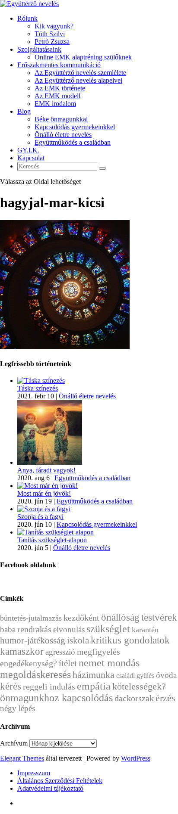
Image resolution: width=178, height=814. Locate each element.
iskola (78, 640)
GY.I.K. (28, 150)
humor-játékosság (32, 640)
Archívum (14, 743)
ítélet (68, 663)
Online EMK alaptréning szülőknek (83, 57)
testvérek (159, 617)
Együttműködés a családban (73, 142)
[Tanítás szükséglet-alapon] (55, 532)
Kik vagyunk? (54, 26)
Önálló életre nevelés (63, 134)
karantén (145, 629)
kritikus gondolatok (130, 640)
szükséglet (108, 628)
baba (8, 629)
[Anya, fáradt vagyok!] (49, 462)
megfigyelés (98, 651)
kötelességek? (139, 686)
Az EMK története (60, 88)
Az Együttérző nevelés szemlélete (80, 72)
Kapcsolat (30, 158)
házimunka (93, 674)
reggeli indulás (49, 686)
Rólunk (27, 18)
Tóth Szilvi (50, 33)
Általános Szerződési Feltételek (59, 780)
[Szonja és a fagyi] (43, 509)
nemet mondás (109, 662)
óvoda (166, 675)
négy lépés (17, 708)
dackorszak (134, 698)
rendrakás (34, 629)
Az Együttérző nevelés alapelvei (78, 80)
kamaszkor (22, 651)
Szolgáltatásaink (39, 49)
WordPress (135, 758)
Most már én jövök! (44, 493)
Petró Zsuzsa (52, 41)
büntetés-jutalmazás (31, 618)
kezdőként (81, 617)
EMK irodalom (55, 103)
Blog (24, 111)
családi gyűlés (135, 675)
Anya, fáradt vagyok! (46, 470)
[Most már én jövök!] (47, 485)
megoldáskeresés (35, 674)
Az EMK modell (57, 95)
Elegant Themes (22, 758)
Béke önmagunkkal (61, 119)
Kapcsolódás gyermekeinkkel (75, 126)
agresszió (60, 651)
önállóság (120, 617)
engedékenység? (28, 663)
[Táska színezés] (41, 380)
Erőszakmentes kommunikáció (59, 64)
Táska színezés (37, 388)
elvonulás (69, 629)
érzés (165, 698)
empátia (94, 686)
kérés (10, 686)
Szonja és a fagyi (40, 516)
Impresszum (33, 773)
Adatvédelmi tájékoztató (50, 788)
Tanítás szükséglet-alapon (52, 540)
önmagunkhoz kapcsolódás (56, 697)
